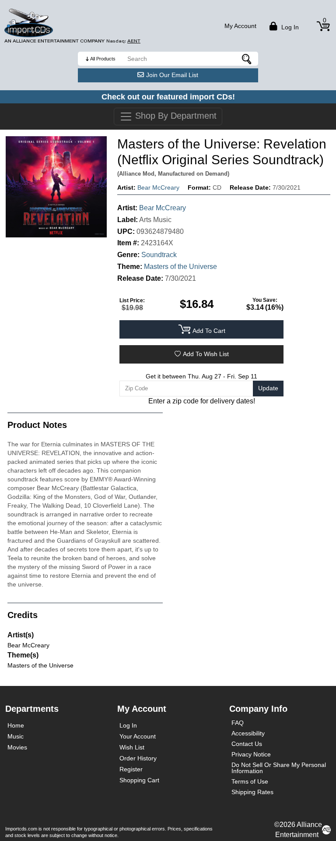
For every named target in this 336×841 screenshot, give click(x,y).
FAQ (237, 722)
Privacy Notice (251, 754)
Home (15, 725)
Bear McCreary (158, 187)
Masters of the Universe (180, 266)
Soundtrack (159, 254)
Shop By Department (175, 115)
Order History (138, 758)
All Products (103, 58)
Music (15, 736)
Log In (128, 725)
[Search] (247, 59)
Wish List (131, 747)
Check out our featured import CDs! (168, 96)
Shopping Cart (139, 780)
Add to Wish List (206, 353)
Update (268, 388)
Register (131, 769)
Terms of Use (249, 781)
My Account (240, 25)
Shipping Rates (252, 791)
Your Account (137, 736)
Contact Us (246, 743)
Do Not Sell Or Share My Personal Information (278, 767)
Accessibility (248, 733)
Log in (289, 27)
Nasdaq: (123, 41)
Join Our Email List (172, 74)
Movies (17, 747)
